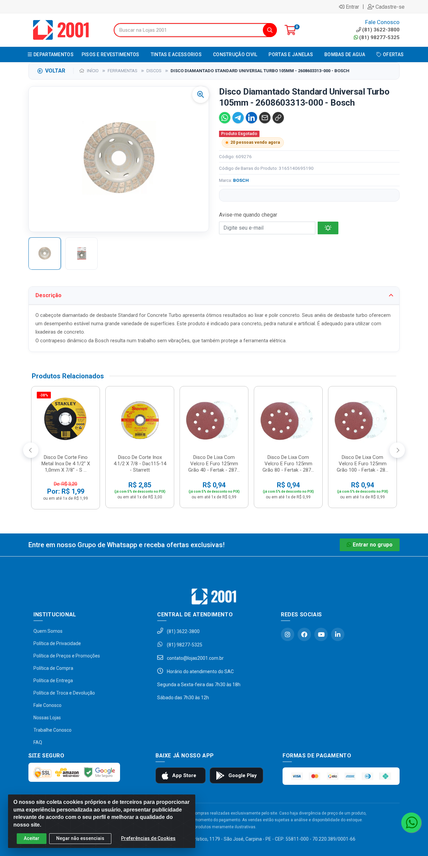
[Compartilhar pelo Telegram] (238, 117)
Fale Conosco (47, 705)
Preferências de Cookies (148, 838)
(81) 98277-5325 (379, 37)
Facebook (304, 634)
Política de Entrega (53, 680)
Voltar (55, 71)
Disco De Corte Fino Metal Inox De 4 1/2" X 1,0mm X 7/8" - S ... (65, 463)
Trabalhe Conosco (52, 730)
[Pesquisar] (270, 30)
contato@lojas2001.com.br (195, 658)
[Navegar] (30, 450)
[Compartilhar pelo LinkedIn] (251, 117)
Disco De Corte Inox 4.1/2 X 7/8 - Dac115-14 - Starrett (140, 463)
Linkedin (337, 634)
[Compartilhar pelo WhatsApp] (224, 117)
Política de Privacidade (57, 643)
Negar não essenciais (80, 838)
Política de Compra (53, 668)
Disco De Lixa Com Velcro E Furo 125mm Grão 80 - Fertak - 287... (288, 463)
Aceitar (31, 838)
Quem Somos (48, 631)
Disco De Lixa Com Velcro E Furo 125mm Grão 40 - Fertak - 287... (214, 463)
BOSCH (241, 180)
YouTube (321, 634)
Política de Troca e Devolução (64, 693)
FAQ (37, 742)
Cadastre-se (390, 6)
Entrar (352, 6)
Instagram (287, 634)
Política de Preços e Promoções (66, 655)
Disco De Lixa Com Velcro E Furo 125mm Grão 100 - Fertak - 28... (362, 463)
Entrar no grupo (373, 544)
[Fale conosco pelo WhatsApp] (411, 823)
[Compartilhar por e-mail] (265, 117)
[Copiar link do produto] (278, 117)
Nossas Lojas (47, 717)
